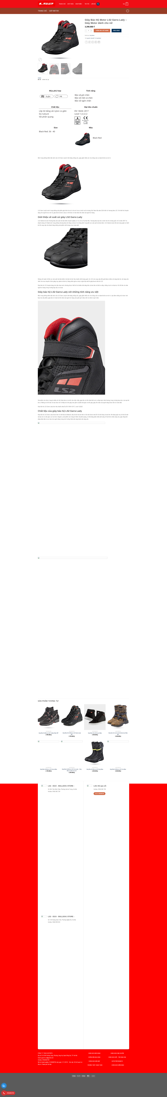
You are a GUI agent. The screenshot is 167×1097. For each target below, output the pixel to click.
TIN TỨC (87, 4)
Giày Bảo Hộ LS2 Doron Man (95, 733)
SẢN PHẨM (78, 4)
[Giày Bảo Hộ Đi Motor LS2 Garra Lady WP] (71, 717)
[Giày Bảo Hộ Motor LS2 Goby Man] (95, 753)
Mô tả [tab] (39, 79)
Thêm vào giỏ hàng (102, 30)
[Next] (79, 39)
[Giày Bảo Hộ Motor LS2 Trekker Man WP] (48, 717)
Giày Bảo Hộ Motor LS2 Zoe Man (118, 769)
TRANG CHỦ (62, 4)
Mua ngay (116, 30)
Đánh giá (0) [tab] (45, 79)
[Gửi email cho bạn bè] (92, 42)
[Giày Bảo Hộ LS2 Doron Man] (95, 717)
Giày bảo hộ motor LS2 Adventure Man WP (118, 733)
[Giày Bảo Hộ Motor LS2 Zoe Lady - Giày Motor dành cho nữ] (71, 753)
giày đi (88, 38)
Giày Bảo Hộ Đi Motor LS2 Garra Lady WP (72, 733)
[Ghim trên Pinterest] (95, 42)
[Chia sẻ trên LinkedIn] (99, 42)
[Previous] (40, 39)
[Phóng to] (40, 59)
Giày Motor (54, 11)
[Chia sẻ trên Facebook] (86, 42)
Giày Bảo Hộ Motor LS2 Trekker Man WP (48, 733)
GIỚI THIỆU (70, 4)
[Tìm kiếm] (98, 4)
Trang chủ (42, 11)
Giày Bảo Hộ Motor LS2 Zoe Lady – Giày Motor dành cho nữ (71, 770)
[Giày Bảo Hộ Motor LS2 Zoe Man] (118, 753)
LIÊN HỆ (93, 4)
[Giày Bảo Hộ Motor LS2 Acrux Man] (48, 753)
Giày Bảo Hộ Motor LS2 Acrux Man (48, 769)
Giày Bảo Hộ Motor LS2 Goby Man (95, 769)
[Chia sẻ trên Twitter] (89, 42)
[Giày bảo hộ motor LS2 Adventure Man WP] (118, 717)
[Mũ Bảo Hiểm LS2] (46, 3)
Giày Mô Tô (93, 38)
